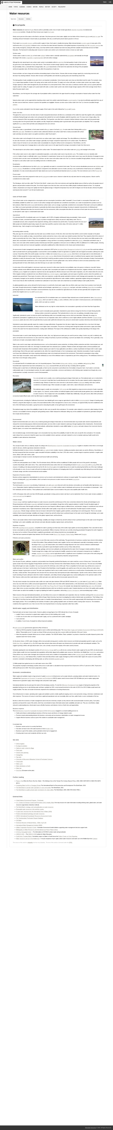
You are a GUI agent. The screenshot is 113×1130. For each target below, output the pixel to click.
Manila (68, 534)
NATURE (35, 7)
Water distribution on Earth (23, 766)
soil (26, 66)
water (32, 29)
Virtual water (19, 761)
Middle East (16, 643)
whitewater (81, 382)
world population (26, 45)
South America (21, 656)
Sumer (79, 581)
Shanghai (83, 534)
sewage (43, 544)
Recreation (36, 378)
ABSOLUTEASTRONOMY (12, 2)
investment (48, 676)
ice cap (97, 36)
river (96, 583)
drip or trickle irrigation (53, 274)
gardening (88, 363)
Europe (52, 650)
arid (72, 171)
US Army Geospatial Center (23, 832)
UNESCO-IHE (20, 834)
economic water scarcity (46, 256)
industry (80, 240)
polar (93, 36)
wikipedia (30, 842)
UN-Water (19, 820)
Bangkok (63, 534)
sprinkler (20, 271)
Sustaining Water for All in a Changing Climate (28, 785)
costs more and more (18, 496)
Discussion (21, 19)
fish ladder (74, 426)
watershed (61, 62)
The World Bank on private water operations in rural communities (33, 787)
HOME (10, 7)
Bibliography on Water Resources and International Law (31, 829)
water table (21, 131)
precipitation (71, 55)
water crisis (50, 728)
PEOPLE (41, 7)
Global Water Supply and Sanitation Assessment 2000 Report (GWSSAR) (83, 630)
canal (69, 100)
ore (59, 299)
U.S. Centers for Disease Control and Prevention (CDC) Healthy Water (35, 802)
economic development (73, 590)
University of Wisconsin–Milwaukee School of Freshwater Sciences (34, 759)
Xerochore (19, 770)
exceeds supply (85, 43)
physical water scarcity (65, 254)
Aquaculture (91, 287)
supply (27, 479)
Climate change (17, 502)
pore (48, 129)
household (79, 29)
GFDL (70, 842)
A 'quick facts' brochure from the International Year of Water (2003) (34, 811)
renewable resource (27, 43)
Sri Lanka (83, 249)
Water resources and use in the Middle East (28, 838)
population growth (59, 659)
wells (47, 485)
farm (14, 82)
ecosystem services (94, 45)
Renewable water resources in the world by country (30, 809)
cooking (75, 363)
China (33, 586)
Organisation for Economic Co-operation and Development (36, 678)
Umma (96, 581)
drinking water (64, 363)
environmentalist (83, 400)
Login (110, 2)
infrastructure (48, 487)
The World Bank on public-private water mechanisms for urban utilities (35, 790)
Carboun (95, 838)
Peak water (19, 750)
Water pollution (36, 540)
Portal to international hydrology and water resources (30, 813)
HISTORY (47, 7)
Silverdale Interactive (90, 1127)
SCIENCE (29, 7)
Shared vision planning (22, 752)
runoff (47, 66)
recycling (93, 464)
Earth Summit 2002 (19, 627)
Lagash (89, 581)
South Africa (93, 652)
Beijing (72, 534)
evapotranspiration (38, 57)
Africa (21, 643)
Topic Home (13, 19)
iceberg (44, 176)
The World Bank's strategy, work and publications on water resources (34, 807)
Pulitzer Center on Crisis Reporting (67, 836)
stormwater (38, 555)
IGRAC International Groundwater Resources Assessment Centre (34, 816)
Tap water (18, 757)
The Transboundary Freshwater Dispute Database (29, 818)
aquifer (84, 129)
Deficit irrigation (20, 743)
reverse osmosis (17, 168)
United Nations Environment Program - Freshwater (30, 800)
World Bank (50, 467)
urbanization (26, 485)
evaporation (29, 57)
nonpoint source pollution (43, 553)
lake (31, 55)
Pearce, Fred (19, 781)
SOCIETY (54, 7)
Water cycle (19, 763)
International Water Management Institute (68, 249)
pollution (15, 104)
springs (78, 149)
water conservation (83, 464)
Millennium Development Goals (70, 685)
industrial (73, 29)
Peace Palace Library (52, 829)
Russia (66, 109)
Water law (18, 768)
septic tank (54, 485)
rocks (60, 129)
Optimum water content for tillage (25, 748)
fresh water (51, 32)
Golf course (63, 389)
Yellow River (39, 586)
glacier (87, 36)
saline (74, 154)
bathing (70, 363)
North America (45, 650)
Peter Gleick (46, 365)
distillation (98, 166)
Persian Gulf (98, 171)
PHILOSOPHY (61, 7)
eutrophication (16, 511)
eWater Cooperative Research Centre (26, 827)
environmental (16, 32)
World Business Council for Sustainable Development (62, 445)
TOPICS (16, 7)
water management (64, 287)
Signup (104, 2)
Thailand (61, 586)
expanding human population (26, 527)
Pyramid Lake (38, 291)
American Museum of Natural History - (31, 822)
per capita (46, 450)
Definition (28, 19)
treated (33, 205)
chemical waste (51, 555)
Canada (73, 109)
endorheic (15, 156)
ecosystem (75, 479)
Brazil (14, 109)
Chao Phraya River (52, 586)
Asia (31, 643)
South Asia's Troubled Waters (24, 836)
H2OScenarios (51, 710)
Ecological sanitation (21, 746)
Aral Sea (29, 291)
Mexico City (57, 534)
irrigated (39, 156)
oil (62, 299)
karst (21, 123)
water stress (91, 586)
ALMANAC (22, 7)
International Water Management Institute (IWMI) (29, 825)
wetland (43, 55)
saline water (40, 166)
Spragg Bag (19, 755)
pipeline (75, 100)
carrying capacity (80, 654)
